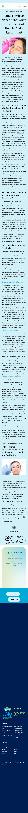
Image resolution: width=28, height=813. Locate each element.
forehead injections (9, 220)
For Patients (4, 751)
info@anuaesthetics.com (7, 740)
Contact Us (16, 753)
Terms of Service (5, 762)
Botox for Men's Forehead (15, 241)
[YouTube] (18, 713)
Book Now (14, 599)
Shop (15, 746)
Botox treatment (11, 336)
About (3, 749)
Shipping (4, 764)
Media (15, 751)
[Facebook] (15, 713)
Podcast (3, 753)
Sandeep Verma (18, 11)
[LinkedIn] (15, 715)
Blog (15, 749)
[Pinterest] (23, 713)
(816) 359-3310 (8, 735)
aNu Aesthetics (7, 501)
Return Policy (20, 762)
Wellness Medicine (6, 747)
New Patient (13, 594)
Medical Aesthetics (6, 746)
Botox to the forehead (16, 76)
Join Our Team (17, 747)
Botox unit (19, 125)
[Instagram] (21, 713)
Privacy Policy (13, 762)
